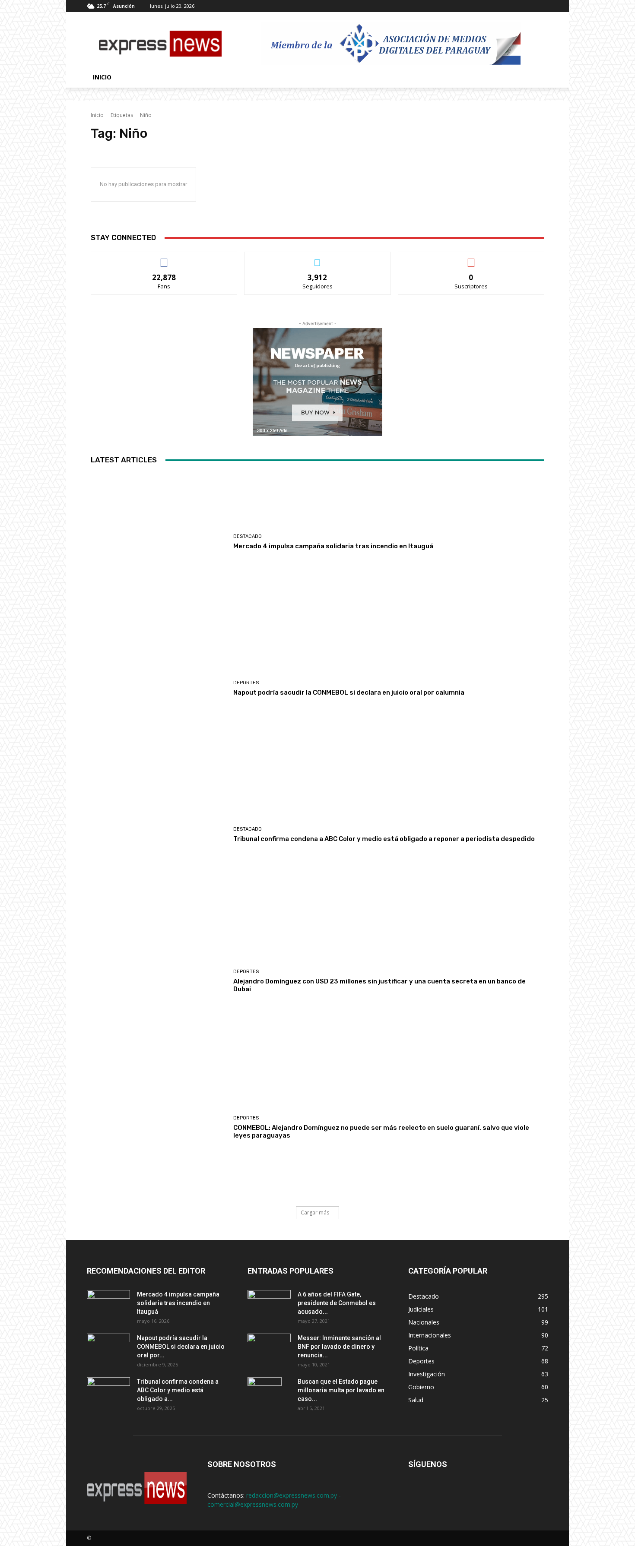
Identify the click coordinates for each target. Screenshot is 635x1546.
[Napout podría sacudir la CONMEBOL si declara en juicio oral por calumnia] (159, 688)
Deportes (246, 682)
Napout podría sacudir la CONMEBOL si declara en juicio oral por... (181, 1346)
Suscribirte (471, 258)
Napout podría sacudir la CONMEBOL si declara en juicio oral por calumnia (348, 692)
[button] (537, 78)
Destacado (247, 536)
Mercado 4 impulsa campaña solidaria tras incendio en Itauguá (333, 546)
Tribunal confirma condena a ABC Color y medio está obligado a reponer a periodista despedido (384, 839)
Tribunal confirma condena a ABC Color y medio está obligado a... (178, 1390)
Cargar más (315, 1212)
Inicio (102, 77)
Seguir (317, 258)
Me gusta (164, 258)
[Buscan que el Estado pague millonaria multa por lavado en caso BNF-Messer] (265, 1392)
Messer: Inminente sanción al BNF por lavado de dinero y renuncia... (339, 1346)
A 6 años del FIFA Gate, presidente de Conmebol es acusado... (337, 1303)
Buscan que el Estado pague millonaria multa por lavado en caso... (341, 1390)
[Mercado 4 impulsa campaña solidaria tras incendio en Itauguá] (159, 542)
